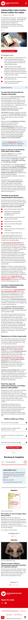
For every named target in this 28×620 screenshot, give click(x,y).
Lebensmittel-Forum (9, 470)
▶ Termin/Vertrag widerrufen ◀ (10, 611)
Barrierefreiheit (18, 615)
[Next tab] (25, 462)
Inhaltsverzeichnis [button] (6, 88)
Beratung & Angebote (8, 51)
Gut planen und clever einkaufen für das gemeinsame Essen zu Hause (11, 429)
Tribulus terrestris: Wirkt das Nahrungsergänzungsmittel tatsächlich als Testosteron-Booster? (13, 565)
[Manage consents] (25, 617)
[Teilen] (3, 30)
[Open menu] (2, 617)
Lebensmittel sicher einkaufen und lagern (11, 442)
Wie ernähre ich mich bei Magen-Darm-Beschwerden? (14, 514)
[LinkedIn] (5, 603)
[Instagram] (2, 603)
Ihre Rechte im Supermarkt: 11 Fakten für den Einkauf (12, 436)
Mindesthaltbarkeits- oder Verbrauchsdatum (12, 357)
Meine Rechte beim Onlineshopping (10, 422)
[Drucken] (1, 30)
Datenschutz (9, 615)
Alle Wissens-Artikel (13, 447)
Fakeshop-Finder (12, 142)
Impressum (23, 611)
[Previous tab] (2, 462)
